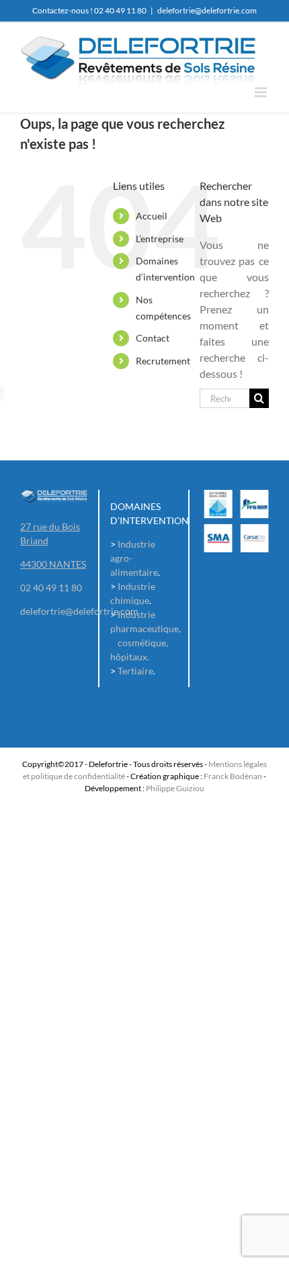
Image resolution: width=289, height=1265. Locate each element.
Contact (152, 338)
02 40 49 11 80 (120, 10)
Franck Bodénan (233, 776)
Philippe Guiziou (175, 788)
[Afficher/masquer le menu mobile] (262, 92)
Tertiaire (135, 670)
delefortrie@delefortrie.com (207, 10)
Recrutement (163, 360)
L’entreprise (159, 238)
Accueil (151, 215)
